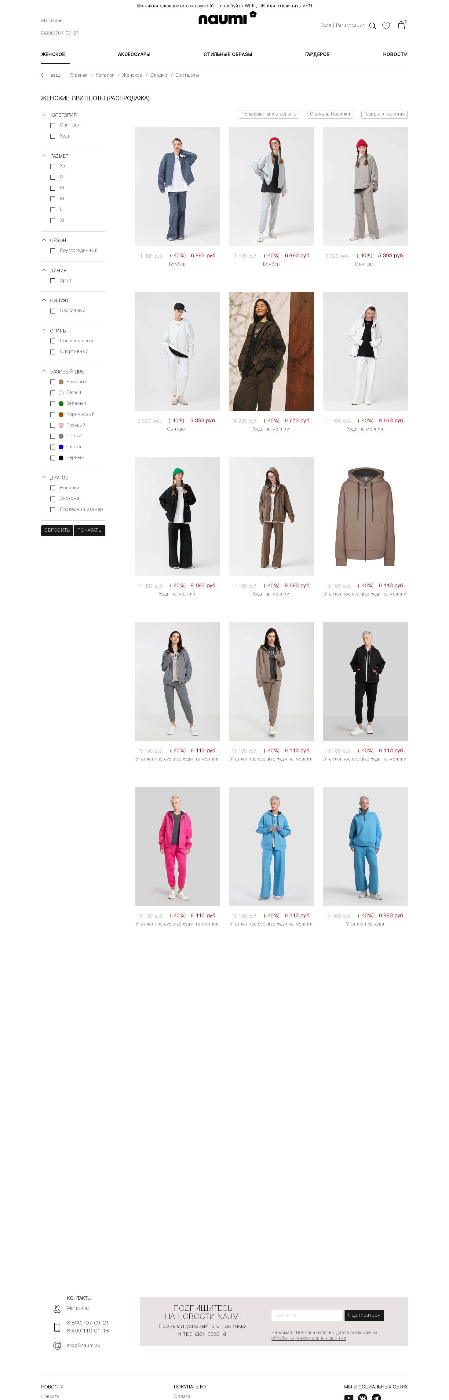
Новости (395, 55)
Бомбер (177, 264)
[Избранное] (386, 25)
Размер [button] (59, 157)
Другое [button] (59, 478)
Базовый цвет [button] (68, 372)
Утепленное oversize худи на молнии (365, 594)
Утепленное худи (365, 924)
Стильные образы (228, 55)
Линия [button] (58, 271)
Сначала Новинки (330, 114)
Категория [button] (63, 116)
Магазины (52, 21)
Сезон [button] (58, 241)
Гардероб (317, 55)
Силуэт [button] (59, 301)
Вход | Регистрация (343, 26)
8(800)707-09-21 (60, 33)
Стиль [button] (58, 331)
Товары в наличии (384, 114)
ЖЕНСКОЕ (53, 55)
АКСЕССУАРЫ (134, 55)
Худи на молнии (271, 429)
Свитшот (365, 264)
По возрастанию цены (266, 114)
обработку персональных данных (309, 1338)
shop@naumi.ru (84, 1346)
